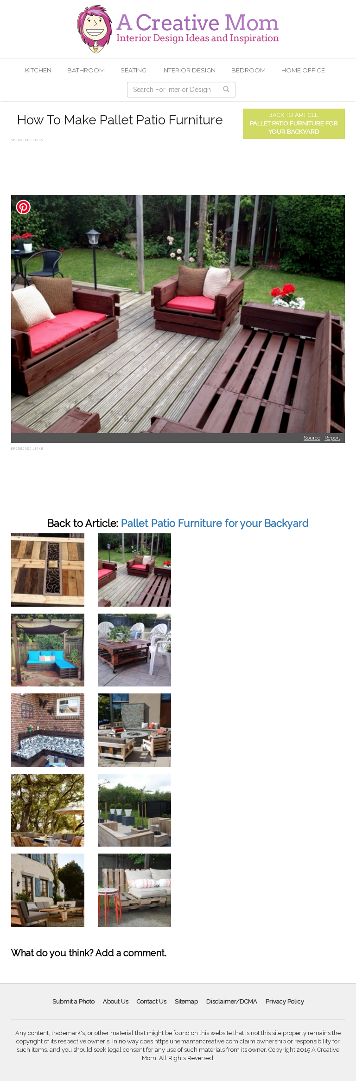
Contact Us (151, 1001)
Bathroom (86, 70)
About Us (115, 1001)
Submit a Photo (73, 1001)
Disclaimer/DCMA (231, 1001)
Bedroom (248, 70)
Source (312, 438)
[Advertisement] (180, 165)
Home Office (303, 70)
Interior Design (189, 70)
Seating (133, 70)
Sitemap (186, 1001)
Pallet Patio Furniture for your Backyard (215, 523)
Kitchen (38, 70)
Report (332, 438)
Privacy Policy (285, 1001)
